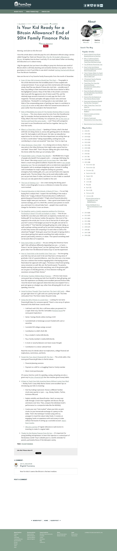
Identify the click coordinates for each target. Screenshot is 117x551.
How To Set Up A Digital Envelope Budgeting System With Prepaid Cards (93, 68)
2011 (86, 221)
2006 (86, 235)
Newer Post (37, 520)
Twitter (41, 537)
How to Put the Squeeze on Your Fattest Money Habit (92, 98)
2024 (86, 136)
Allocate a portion (31, 427)
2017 (86, 156)
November (89, 167)
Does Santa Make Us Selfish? (31, 243)
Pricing (15, 542)
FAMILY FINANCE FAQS (32, 11)
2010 (86, 224)
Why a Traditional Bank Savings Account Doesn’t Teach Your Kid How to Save (92, 60)
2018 (86, 154)
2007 (86, 232)
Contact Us (42, 542)
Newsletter (42, 539)
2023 (86, 139)
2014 (86, 213)
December (89, 165)
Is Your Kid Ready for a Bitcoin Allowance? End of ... (94, 206)
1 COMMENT (54, 24)
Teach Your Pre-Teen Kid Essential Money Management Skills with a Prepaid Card (92, 85)
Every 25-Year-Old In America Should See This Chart (38, 80)
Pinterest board (57, 311)
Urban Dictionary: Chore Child (31, 145)
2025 (86, 134)
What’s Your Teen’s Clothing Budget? (92, 110)
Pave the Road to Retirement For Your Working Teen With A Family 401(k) (93, 92)
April (87, 187)
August (88, 176)
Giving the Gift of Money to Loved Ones (34, 300)
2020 (86, 148)
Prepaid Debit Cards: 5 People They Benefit (36, 156)
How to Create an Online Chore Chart (91, 114)
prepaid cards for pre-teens (46, 160)
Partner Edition (30, 534)
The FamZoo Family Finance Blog (22, 6)
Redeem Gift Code (61, 535)
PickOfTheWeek (27, 444)
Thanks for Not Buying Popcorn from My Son (36, 433)
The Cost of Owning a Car (30, 183)
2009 (86, 227)
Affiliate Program (31, 535)
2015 (86, 162)
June (87, 182)
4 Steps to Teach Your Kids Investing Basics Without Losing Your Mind (45, 381)
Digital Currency (27, 466)
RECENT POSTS (18, 11)
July (87, 179)
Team (15, 545)
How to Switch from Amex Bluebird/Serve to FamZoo (92, 55)
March (88, 190)
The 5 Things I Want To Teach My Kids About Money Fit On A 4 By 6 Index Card (93, 74)
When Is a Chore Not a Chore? (31, 129)
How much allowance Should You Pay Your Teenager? (93, 102)
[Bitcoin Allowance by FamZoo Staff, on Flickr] (46, 44)
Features (16, 534)
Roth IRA (25, 105)
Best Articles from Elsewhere (93, 124)
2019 (86, 151)
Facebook (42, 535)
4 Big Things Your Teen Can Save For (92, 106)
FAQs (15, 535)
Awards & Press (17, 540)
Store (58, 532)
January (88, 196)
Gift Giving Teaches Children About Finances (36, 276)
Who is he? (86, 42)
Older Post (54, 520)
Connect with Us (44, 532)
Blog (41, 540)
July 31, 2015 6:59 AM (26, 464)
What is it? (97, 42)
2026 (86, 131)
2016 (86, 159)
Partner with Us (31, 532)
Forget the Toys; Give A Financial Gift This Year (37, 357)
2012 (86, 218)
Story (15, 547)
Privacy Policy (74, 534)
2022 (86, 142)
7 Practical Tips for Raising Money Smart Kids (92, 80)
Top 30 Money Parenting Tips (93, 64)
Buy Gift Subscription (62, 534)
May (87, 185)
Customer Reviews (18, 539)
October (89, 170)
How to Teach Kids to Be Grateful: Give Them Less (38, 253)
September (90, 173)
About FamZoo (17, 532)
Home (46, 520)
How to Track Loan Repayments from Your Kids (92, 119)
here (63, 123)
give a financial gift (36, 377)
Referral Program (31, 539)
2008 (86, 230)
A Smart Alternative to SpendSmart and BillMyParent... (93, 200)
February (89, 193)
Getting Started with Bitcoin (64, 70)
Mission (16, 544)
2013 (86, 215)
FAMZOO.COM (46, 11)
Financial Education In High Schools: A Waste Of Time (39, 191)
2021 (86, 145)
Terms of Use (74, 535)
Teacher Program (31, 537)
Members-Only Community (46, 534)
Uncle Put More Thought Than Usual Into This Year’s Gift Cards (42, 291)
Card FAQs (16, 537)
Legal (72, 532)
